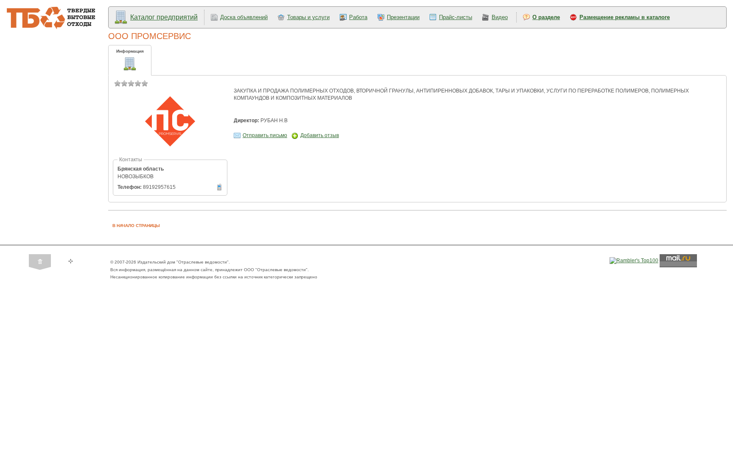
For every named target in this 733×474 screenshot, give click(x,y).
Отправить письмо (265, 135)
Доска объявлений (244, 17)
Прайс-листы (455, 17)
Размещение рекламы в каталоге (624, 17)
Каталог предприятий (164, 17)
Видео (500, 17)
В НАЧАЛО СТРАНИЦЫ (136, 225)
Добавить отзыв (319, 135)
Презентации (403, 17)
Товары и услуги (308, 17)
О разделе (546, 17)
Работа (358, 17)
